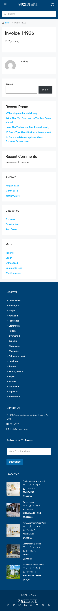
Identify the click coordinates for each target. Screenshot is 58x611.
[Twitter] (14, 605)
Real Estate (11, 229)
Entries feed (12, 263)
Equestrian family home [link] (33, 564)
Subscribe (15, 461)
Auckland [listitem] (13, 315)
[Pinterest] (43, 605)
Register (10, 252)
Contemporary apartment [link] (34, 481)
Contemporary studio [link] (32, 544)
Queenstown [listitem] (15, 300)
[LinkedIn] (26, 605)
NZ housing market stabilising (21, 113)
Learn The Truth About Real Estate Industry (27, 127)
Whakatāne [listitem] (14, 396)
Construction (12, 224)
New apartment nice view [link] (34, 523)
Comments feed (14, 268)
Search (9, 84)
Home (7, 23)
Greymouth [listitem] (14, 326)
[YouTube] (38, 605)
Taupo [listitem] (12, 310)
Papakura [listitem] (13, 391)
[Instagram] (20, 605)
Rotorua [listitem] (13, 366)
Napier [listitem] (12, 376)
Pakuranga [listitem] (14, 321)
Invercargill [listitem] (14, 336)
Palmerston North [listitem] (17, 356)
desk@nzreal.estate (19, 429)
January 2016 (13, 195)
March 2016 (12, 190)
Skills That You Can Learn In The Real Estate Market (28, 120)
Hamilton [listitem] (13, 361)
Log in (9, 258)
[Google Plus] (32, 605)
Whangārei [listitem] (14, 351)
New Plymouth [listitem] (16, 371)
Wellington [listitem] (14, 305)
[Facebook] (8, 605)
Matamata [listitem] (14, 386)
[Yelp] (49, 605)
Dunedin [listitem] (13, 341)
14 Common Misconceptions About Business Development (24, 139)
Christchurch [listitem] (15, 346)
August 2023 (12, 185)
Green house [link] (28, 502)
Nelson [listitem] (12, 331)
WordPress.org (13, 273)
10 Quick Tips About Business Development (28, 132)
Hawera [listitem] (12, 381)
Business (10, 219)
